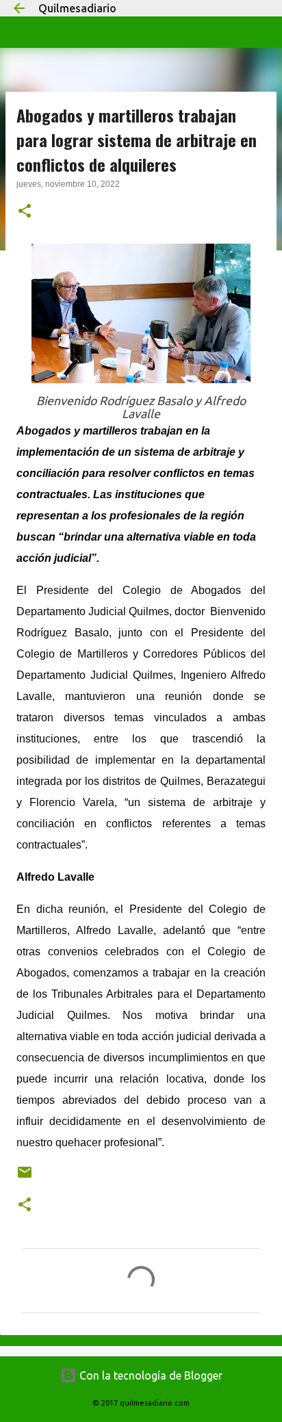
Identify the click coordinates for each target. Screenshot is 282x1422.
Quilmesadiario (77, 8)
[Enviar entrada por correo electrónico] (24, 1177)
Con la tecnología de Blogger (149, 1375)
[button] (24, 212)
